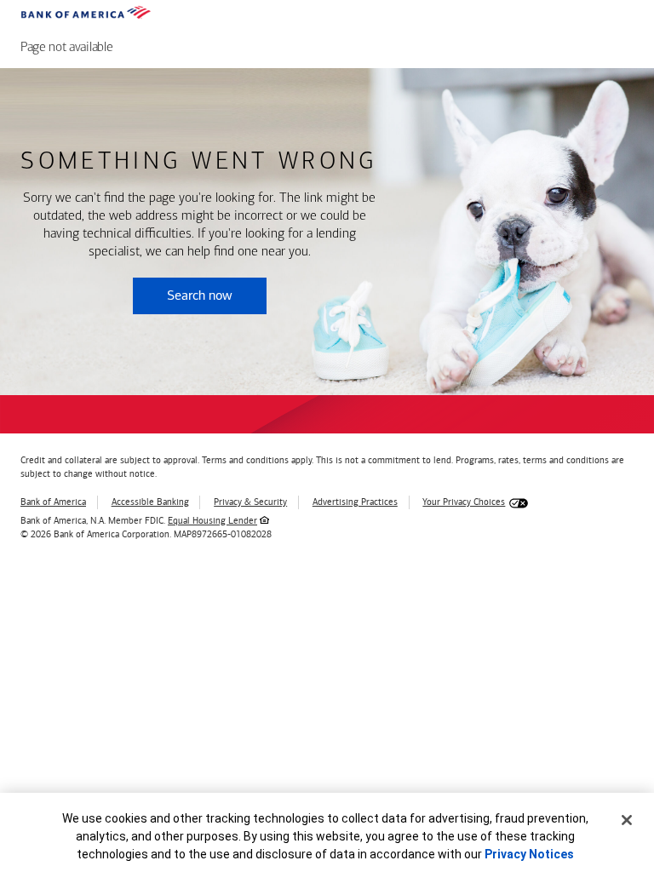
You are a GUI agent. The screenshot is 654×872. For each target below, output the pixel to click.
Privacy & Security (250, 502)
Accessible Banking (150, 502)
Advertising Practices (355, 502)
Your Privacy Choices (463, 502)
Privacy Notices (529, 854)
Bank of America (53, 502)
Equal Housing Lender (212, 520)
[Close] (626, 820)
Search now (199, 295)
